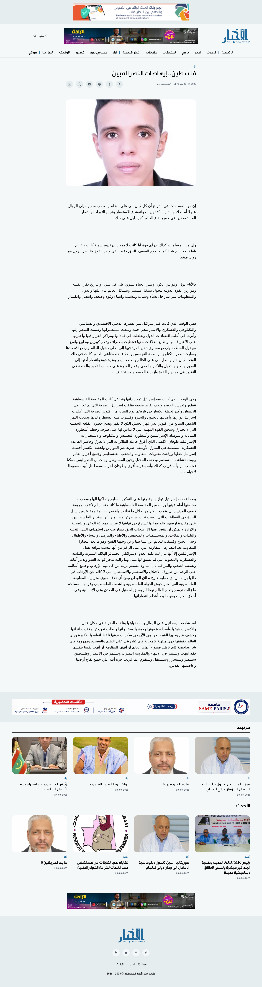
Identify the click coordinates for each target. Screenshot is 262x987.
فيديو (80, 52)
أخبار (198, 52)
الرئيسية (227, 52)
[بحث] (34, 35)
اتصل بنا (131, 964)
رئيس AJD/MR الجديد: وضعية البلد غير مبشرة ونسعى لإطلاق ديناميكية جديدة (226, 868)
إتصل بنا (47, 52)
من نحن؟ (142, 964)
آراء (115, 52)
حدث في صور (98, 52)
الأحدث (211, 52)
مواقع (33, 52)
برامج (185, 52)
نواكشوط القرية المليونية (108, 784)
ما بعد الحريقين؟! (176, 784)
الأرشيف (64, 52)
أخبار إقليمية (131, 52)
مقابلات (151, 52)
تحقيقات (169, 52)
